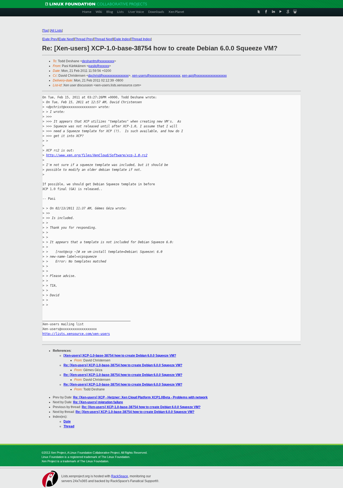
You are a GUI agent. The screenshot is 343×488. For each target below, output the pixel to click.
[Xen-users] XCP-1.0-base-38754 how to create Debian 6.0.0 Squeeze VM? (120, 355)
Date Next (66, 39)
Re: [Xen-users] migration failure (98, 402)
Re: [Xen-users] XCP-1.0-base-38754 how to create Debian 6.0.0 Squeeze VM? (123, 365)
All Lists (56, 30)
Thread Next (104, 39)
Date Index (122, 39)
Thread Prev (84, 39)
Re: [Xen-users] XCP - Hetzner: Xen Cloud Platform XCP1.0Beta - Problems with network (140, 397)
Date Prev (50, 39)
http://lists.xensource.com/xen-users (76, 334)
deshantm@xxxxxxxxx (98, 61)
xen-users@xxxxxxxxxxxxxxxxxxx (156, 75)
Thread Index (141, 39)
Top (45, 30)
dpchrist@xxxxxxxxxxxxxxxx (108, 75)
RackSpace (119, 476)
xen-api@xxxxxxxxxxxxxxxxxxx (204, 75)
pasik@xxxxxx (98, 66)
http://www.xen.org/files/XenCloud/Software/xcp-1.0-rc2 (96, 155)
